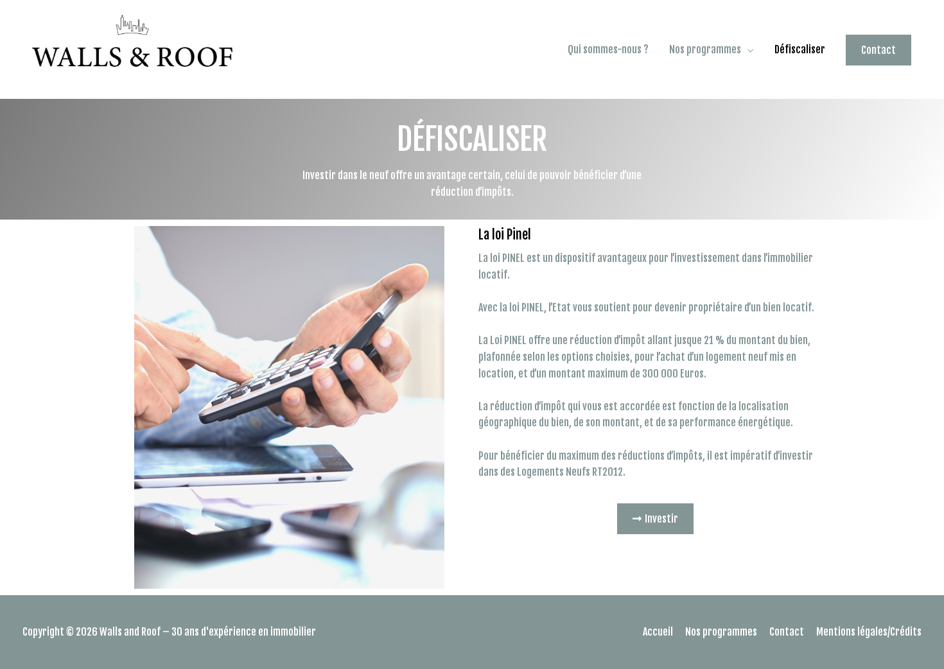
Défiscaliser (799, 49)
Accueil (658, 631)
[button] (655, 518)
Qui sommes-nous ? (608, 49)
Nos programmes (705, 49)
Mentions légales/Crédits (869, 631)
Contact (786, 631)
